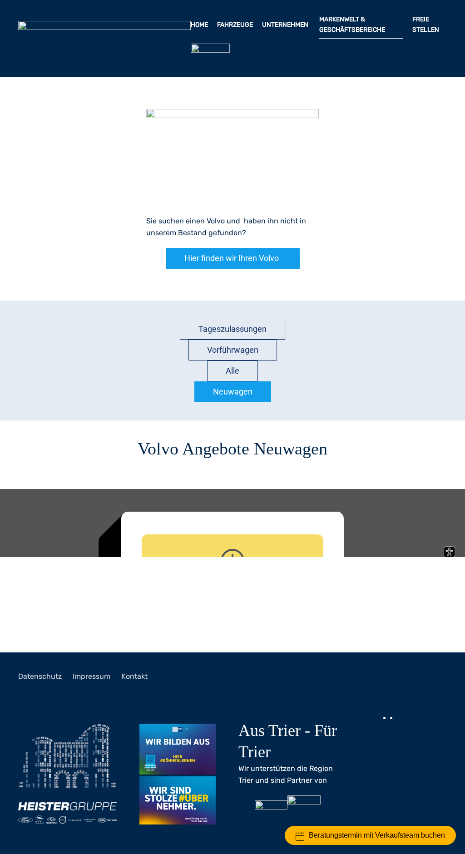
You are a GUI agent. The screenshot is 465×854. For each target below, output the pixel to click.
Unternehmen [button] (286, 25)
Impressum (91, 676)
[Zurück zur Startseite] (104, 39)
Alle (232, 370)
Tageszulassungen (232, 329)
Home (199, 25)
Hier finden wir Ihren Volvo (231, 258)
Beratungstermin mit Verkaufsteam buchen (377, 835)
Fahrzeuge (235, 25)
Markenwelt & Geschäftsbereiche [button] (352, 24)
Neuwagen (232, 391)
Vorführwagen (232, 350)
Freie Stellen (426, 24)
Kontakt (134, 676)
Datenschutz (40, 676)
